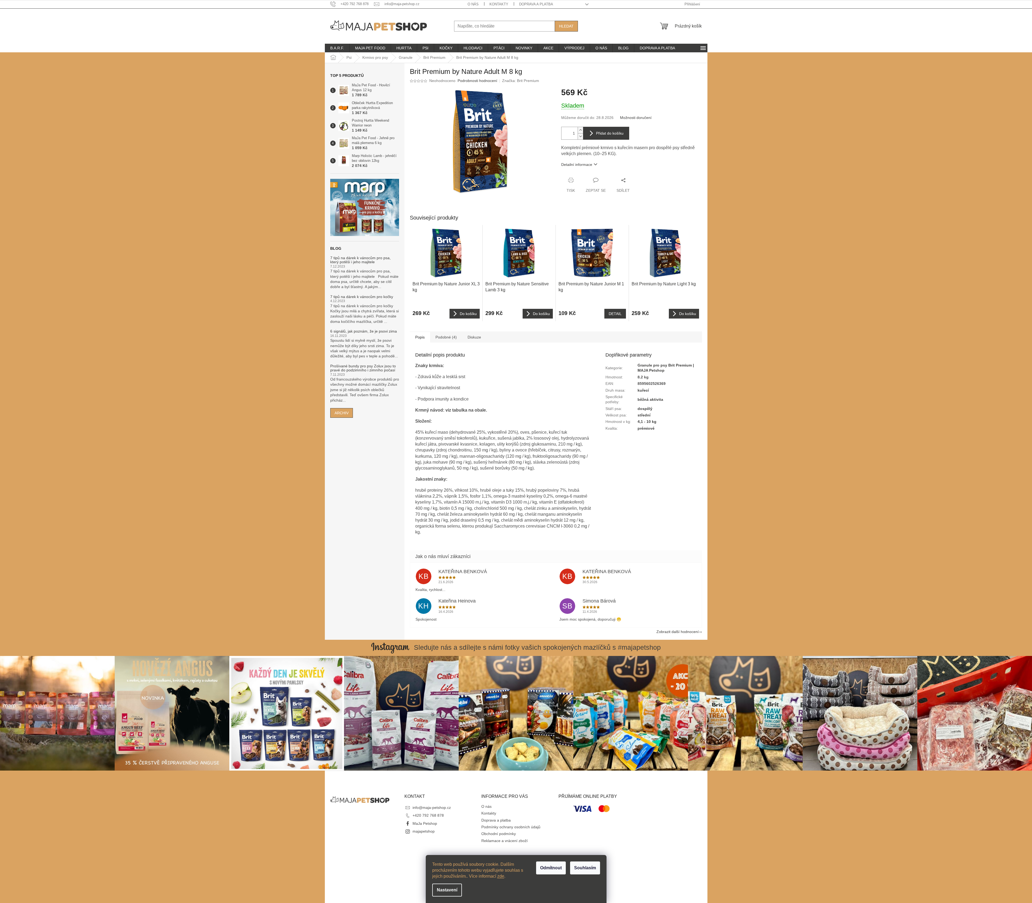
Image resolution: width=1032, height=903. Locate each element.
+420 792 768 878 (428, 815)
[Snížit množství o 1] (580, 136)
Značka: (520, 80)
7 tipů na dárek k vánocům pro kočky (361, 297)
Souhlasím (585, 868)
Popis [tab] (420, 337)
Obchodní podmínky (498, 834)
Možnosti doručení (636, 117)
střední (644, 415)
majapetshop (424, 831)
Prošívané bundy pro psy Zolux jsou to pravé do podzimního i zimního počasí (363, 368)
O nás (473, 4)
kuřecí (643, 390)
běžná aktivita (650, 399)
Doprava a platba (536, 4)
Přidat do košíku (610, 133)
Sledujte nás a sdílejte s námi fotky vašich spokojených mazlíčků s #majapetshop (537, 647)
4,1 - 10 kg (647, 421)
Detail (615, 314)
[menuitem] (337, 48)
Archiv (342, 413)
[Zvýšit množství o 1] (580, 130)
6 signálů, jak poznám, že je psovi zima (363, 331)
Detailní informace (576, 164)
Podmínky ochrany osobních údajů (510, 827)
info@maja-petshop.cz (432, 807)
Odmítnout (551, 868)
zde (500, 876)
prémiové (646, 428)
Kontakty (498, 4)
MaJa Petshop (425, 823)
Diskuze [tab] (474, 337)
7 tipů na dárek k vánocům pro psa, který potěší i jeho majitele (360, 260)
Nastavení (447, 890)
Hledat (566, 26)
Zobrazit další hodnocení (677, 632)
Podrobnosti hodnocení (477, 80)
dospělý (645, 408)
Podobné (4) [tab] (446, 337)
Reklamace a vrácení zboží (504, 841)
